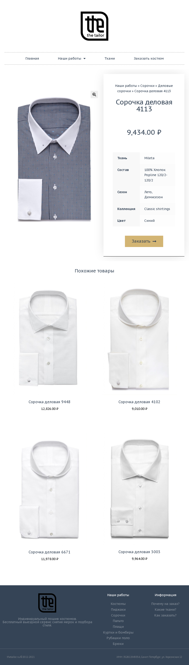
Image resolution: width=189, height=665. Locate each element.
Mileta (149, 158)
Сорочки (147, 86)
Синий (149, 221)
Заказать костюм (149, 58)
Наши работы (69, 58)
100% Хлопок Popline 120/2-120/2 (155, 175)
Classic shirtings (157, 209)
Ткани (109, 58)
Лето (148, 192)
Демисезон (153, 197)
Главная (32, 58)
